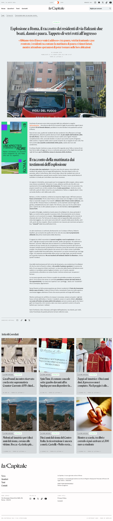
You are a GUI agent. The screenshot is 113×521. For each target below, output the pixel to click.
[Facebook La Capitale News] (99, 2)
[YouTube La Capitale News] (110, 2)
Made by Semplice (106, 518)
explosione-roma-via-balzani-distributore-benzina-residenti (27, 15)
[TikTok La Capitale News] (106, 3)
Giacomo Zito (57, 52)
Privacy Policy (62, 498)
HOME (3, 15)
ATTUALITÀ (10, 15)
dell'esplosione (34, 125)
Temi (18, 8)
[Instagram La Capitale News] (95, 2)
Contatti (25, 8)
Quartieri (11, 8)
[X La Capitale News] (102, 2)
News (3, 8)
